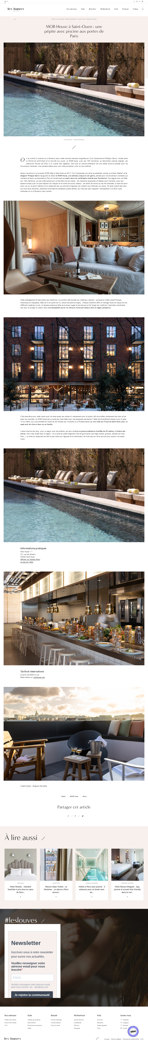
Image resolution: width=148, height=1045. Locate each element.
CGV (141, 1039)
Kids (116, 9)
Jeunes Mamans (79, 1020)
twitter (82, 816)
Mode (29, 1028)
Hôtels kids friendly (10, 1020)
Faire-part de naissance (35, 1025)
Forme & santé (55, 1025)
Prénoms (76, 1025)
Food (98, 1028)
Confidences (77, 1023)
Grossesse (77, 1028)
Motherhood (105, 9)
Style (83, 9)
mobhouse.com (39, 677)
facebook (68, 816)
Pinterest (139, 1)
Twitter (142, 1)
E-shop (135, 9)
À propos (106, 1039)
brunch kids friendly (10, 1023)
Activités (100, 1020)
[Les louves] (16, 9)
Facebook (134, 1)
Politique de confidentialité (131, 1039)
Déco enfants (32, 1023)
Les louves (13, 1038)
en (7, 1)
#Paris (85, 796)
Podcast (125, 9)
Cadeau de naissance (34, 1020)
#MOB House (74, 796)
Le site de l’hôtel (26, 562)
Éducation (100, 1023)
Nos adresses (71, 9)
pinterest (75, 816)
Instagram (136, 1)
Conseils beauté (55, 1023)
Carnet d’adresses (56, 1020)
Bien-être (92, 9)
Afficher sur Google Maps (30, 559)
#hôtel (63, 796)
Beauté (54, 1015)
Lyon (6, 1025)
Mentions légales (116, 1039)
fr (5, 1)
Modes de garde (102, 1025)
